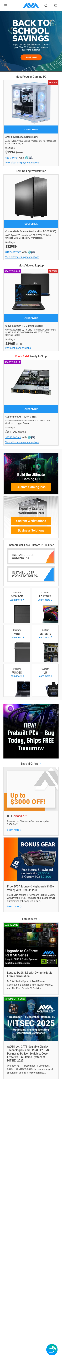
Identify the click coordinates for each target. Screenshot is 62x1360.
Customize (31, 129)
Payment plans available (18, 348)
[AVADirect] (31, 5)
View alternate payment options (22, 162)
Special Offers (30, 763)
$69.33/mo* (11, 157)
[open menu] (6, 5)
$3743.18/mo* (13, 437)
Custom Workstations (31, 521)
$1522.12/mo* (13, 252)
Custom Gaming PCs (31, 487)
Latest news (30, 919)
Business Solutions (31, 530)
